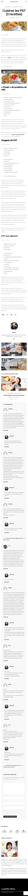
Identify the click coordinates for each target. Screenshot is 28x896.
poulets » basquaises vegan (18, 134)
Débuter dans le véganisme (13, 345)
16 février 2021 (12, 350)
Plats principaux (15, 6)
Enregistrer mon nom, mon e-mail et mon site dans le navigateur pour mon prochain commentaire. (13, 812)
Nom (4, 796)
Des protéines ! (8, 6)
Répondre (5, 430)
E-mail (5, 801)
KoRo (9, 57)
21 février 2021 (12, 17)
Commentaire (6, 781)
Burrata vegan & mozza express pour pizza (14, 395)
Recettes (21, 6)
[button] (11, 399)
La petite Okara (8, 889)
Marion (17, 17)
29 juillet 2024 (16, 397)
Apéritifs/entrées (10, 393)
